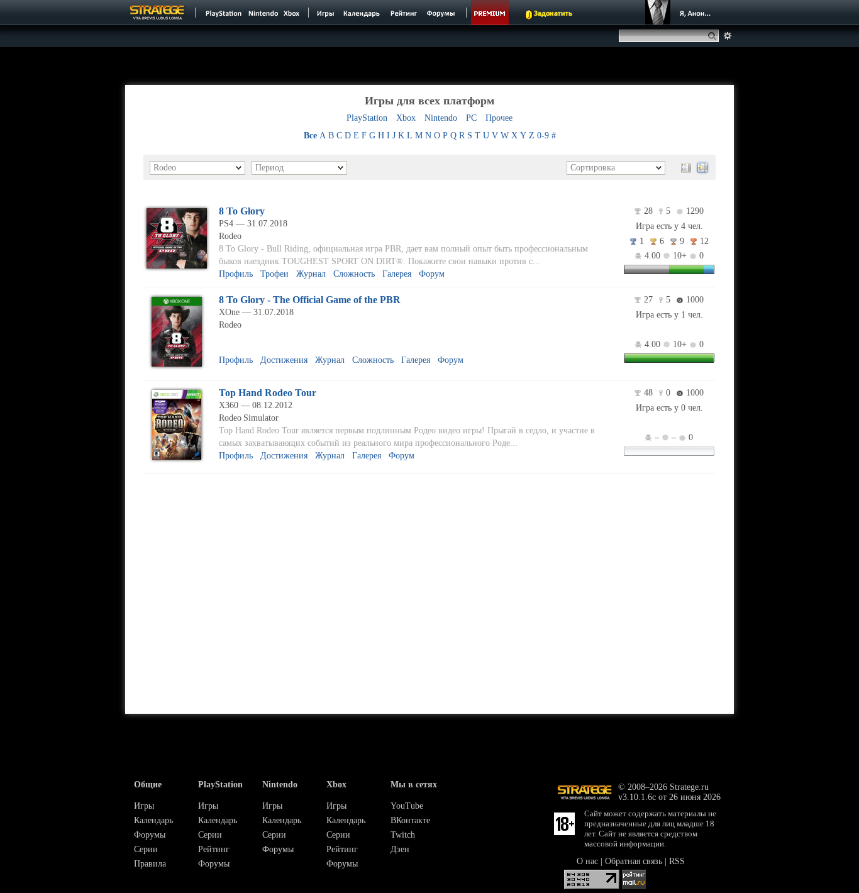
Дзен (400, 849)
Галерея (396, 274)
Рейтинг (214, 849)
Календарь (153, 820)
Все (310, 135)
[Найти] (715, 36)
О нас (587, 861)
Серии (146, 849)
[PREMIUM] (490, 12)
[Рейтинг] (403, 12)
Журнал (311, 274)
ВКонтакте (410, 820)
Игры (144, 806)
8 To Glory (242, 211)
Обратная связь (633, 861)
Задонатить (553, 14)
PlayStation (366, 118)
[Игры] (325, 12)
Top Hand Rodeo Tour (267, 392)
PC (471, 118)
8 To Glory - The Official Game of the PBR (310, 299)
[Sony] (222, 12)
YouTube (407, 806)
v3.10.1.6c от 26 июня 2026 (669, 797)
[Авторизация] (679, 12)
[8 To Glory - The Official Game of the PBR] (176, 367)
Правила (150, 863)
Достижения (284, 360)
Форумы (149, 835)
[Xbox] (293, 12)
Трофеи (274, 274)
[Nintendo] (263, 12)
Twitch (403, 835)
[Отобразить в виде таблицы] (686, 168)
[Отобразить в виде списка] (702, 168)
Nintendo (440, 118)
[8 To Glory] (176, 269)
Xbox (406, 118)
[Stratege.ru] (157, 12)
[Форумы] (442, 12)
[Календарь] (361, 12)
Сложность (354, 274)
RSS (677, 861)
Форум (432, 274)
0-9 (543, 135)
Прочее (499, 118)
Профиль (236, 274)
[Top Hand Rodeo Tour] (176, 460)
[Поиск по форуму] (728, 36)
